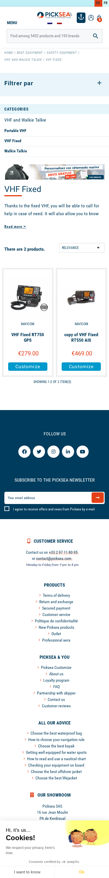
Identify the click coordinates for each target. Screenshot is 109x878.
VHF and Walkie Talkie (25, 120)
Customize (27, 366)
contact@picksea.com (54, 558)
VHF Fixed (12, 140)
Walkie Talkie (15, 151)
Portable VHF (15, 130)
